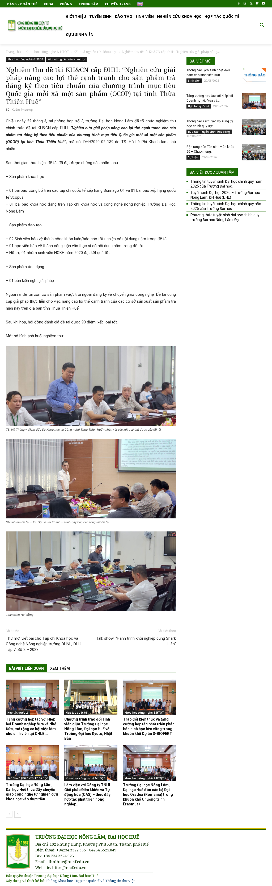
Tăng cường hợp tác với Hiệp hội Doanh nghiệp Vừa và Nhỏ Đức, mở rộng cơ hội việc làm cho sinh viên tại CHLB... (31, 726)
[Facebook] (239, 4)
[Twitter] (251, 4)
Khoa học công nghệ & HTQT (47, 51)
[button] (262, 25)
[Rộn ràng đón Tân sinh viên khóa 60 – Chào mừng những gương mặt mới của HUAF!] (254, 152)
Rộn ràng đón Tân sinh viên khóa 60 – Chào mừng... (210, 149)
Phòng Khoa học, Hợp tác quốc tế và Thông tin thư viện (90, 880)
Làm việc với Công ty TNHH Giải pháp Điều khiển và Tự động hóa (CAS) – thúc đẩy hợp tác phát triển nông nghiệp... (88, 794)
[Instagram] (245, 4)
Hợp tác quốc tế (17, 712)
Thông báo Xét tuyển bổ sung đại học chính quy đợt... (210, 123)
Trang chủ (13, 51)
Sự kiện (193, 157)
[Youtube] (263, 4)
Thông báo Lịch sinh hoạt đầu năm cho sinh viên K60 (208, 72)
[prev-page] (9, 814)
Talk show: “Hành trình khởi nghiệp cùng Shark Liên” (136, 641)
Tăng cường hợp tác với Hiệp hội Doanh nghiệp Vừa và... (209, 98)
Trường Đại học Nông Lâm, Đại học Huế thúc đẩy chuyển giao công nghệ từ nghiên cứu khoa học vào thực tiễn (32, 792)
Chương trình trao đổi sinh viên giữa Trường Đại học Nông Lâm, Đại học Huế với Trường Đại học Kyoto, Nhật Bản (88, 729)
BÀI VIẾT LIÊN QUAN (26, 668)
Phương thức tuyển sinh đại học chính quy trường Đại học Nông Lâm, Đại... (225, 217)
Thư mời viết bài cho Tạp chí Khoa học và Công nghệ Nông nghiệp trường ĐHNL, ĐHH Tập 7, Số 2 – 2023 (43, 644)
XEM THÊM (60, 668)
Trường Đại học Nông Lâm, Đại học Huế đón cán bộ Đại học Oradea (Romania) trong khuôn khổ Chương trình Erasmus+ (148, 794)
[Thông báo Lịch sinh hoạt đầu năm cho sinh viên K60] (254, 76)
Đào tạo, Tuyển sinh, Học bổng (209, 132)
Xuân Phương (22, 109)
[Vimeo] (257, 4)
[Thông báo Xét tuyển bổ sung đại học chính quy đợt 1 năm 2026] (254, 127)
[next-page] (17, 814)
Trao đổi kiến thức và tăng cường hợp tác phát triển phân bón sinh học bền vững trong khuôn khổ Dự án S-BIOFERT (149, 726)
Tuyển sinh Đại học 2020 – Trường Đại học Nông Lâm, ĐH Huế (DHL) (225, 194)
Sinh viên (194, 80)
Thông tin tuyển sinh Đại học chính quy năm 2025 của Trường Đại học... (226, 183)
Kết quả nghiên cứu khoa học (95, 51)
